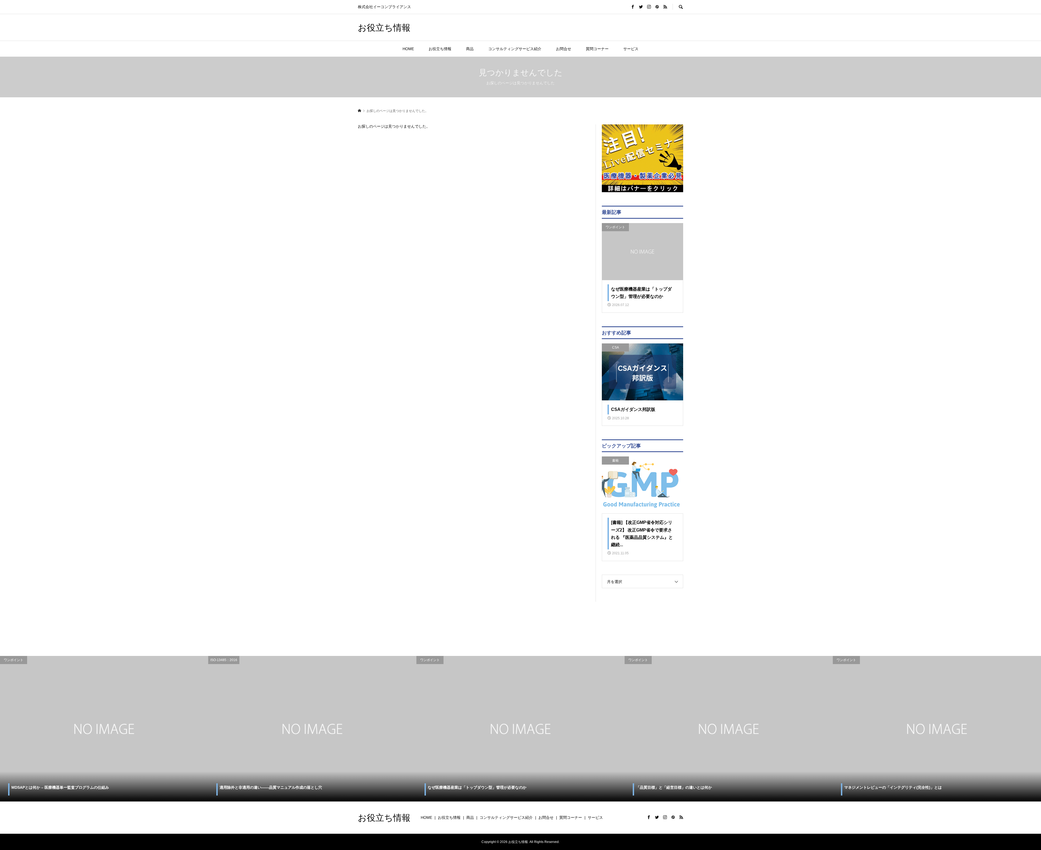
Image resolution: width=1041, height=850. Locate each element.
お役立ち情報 (384, 27)
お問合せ (563, 49)
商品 (470, 49)
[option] (104, 729)
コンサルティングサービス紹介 (514, 49)
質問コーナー (597, 49)
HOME (408, 49)
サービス (630, 49)
